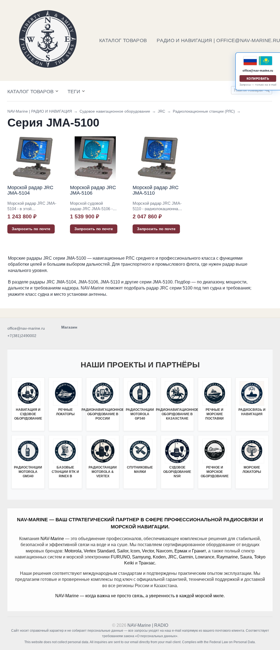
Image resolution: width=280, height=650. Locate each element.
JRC (161, 111)
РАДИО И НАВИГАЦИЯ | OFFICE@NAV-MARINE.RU (218, 40)
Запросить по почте (31, 229)
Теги (74, 91)
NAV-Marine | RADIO (147, 625)
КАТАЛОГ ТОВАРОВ (123, 40)
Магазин (69, 327)
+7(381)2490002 (21, 335)
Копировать (258, 78)
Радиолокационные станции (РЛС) (204, 111)
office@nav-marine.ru (26, 328)
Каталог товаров (30, 91)
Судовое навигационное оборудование (115, 111)
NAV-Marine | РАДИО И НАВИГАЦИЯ (39, 111)
